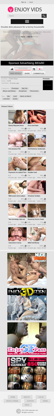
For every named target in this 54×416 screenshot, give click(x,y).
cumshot (6, 99)
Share (27, 73)
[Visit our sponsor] (27, 64)
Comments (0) (38, 73)
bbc (8, 96)
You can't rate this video (12, 69)
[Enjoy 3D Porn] (27, 304)
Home (13, 397)
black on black (25, 96)
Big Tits (25, 88)
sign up (30, 37)
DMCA (27, 405)
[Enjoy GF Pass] (27, 338)
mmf (15, 96)
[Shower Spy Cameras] (27, 373)
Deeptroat (22, 91)
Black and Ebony (9, 91)
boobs (15, 99)
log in (23, 37)
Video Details (15, 73)
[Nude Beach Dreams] (27, 269)
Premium (46, 79)
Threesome (34, 91)
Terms (45, 401)
